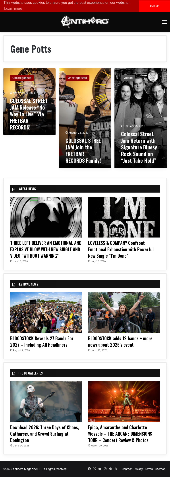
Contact (127, 469)
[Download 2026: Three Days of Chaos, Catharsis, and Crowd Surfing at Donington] (46, 401)
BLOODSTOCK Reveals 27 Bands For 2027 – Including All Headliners (41, 341)
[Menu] (164, 24)
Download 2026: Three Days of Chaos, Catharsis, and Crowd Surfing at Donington (44, 433)
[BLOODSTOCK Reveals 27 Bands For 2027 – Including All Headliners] (46, 312)
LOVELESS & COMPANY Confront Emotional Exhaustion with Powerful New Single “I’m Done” (121, 249)
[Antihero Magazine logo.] (85, 22)
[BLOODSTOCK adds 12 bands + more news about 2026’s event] (124, 312)
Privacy (138, 469)
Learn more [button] (13, 8)
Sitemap (160, 469)
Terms (149, 469)
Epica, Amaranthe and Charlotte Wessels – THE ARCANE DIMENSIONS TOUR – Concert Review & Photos (120, 433)
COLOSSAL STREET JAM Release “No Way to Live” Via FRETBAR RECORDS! (29, 114)
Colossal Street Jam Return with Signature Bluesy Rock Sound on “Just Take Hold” (139, 147)
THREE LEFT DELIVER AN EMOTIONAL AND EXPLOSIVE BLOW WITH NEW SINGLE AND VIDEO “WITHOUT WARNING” (45, 249)
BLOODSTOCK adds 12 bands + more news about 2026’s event (120, 341)
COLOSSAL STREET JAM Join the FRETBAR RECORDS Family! (84, 150)
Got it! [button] (154, 6)
